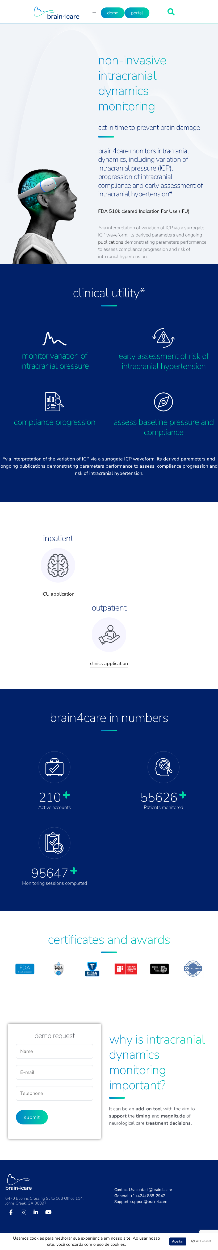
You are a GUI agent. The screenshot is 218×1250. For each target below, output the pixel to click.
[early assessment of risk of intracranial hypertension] (163, 337)
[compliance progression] (54, 401)
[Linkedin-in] (35, 1212)
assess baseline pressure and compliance (164, 427)
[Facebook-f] (10, 1212)
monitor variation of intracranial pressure (54, 361)
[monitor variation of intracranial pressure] (54, 338)
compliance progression (54, 422)
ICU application (57, 594)
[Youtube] (48, 1212)
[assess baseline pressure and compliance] (163, 402)
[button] (94, 13)
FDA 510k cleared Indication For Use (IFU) (144, 211)
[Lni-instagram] (23, 1212)
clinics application (109, 663)
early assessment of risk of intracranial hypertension (164, 361)
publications (110, 242)
